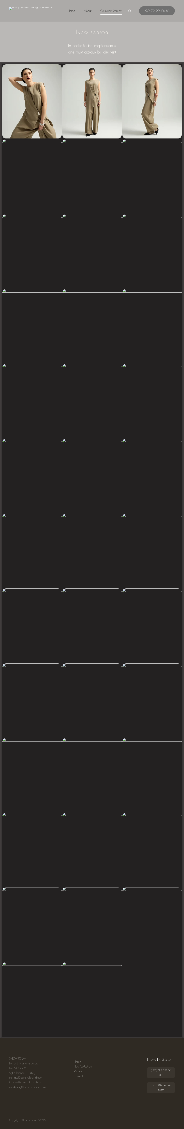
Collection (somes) (111, 10)
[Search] (129, 11)
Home (71, 10)
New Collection (83, 1066)
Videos (78, 1071)
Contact (78, 1076)
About (87, 10)
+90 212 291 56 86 (156, 10)
